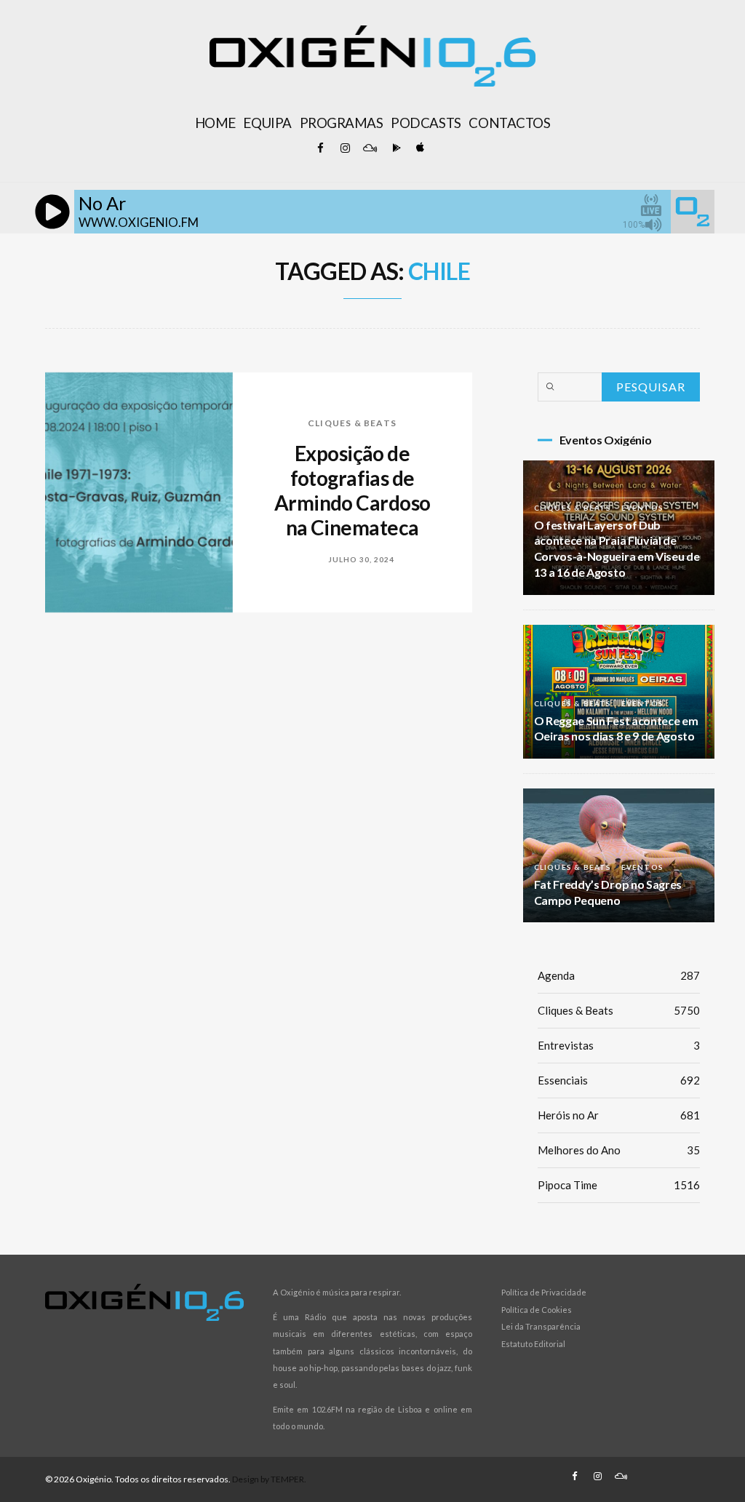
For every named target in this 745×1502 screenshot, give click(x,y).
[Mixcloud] (369, 148)
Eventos (642, 507)
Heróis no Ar (619, 1115)
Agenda (619, 975)
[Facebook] (320, 148)
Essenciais (619, 1080)
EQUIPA (267, 123)
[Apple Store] (419, 148)
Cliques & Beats (352, 423)
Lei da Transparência (541, 1326)
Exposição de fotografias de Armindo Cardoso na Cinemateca (352, 490)
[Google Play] (394, 148)
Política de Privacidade (543, 1292)
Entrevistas (619, 1045)
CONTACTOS (509, 123)
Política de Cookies (536, 1309)
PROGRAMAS (341, 123)
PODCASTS (426, 123)
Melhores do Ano (619, 1150)
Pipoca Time (619, 1184)
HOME (215, 123)
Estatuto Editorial (533, 1344)
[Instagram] (344, 148)
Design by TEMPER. (269, 1479)
